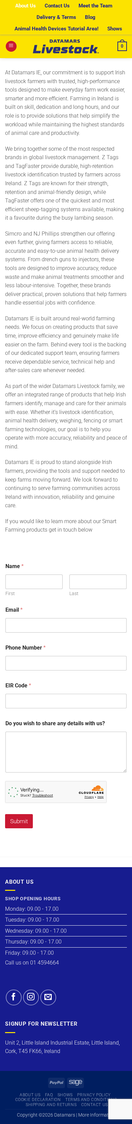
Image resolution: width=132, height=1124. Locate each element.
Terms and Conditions (91, 1099)
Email (14, 610)
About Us (25, 6)
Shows (114, 29)
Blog (90, 17)
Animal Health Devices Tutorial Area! (56, 29)
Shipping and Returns (51, 1104)
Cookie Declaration (38, 1099)
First (10, 593)
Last (74, 593)
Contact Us (57, 6)
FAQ (49, 1095)
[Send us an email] (48, 997)
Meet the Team (95, 6)
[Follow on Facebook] (14, 997)
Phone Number (25, 647)
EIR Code (18, 685)
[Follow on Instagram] (31, 997)
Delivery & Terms (56, 17)
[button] (11, 46)
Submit (19, 821)
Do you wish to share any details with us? (55, 723)
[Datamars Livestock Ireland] (66, 46)
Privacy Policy (94, 1095)
